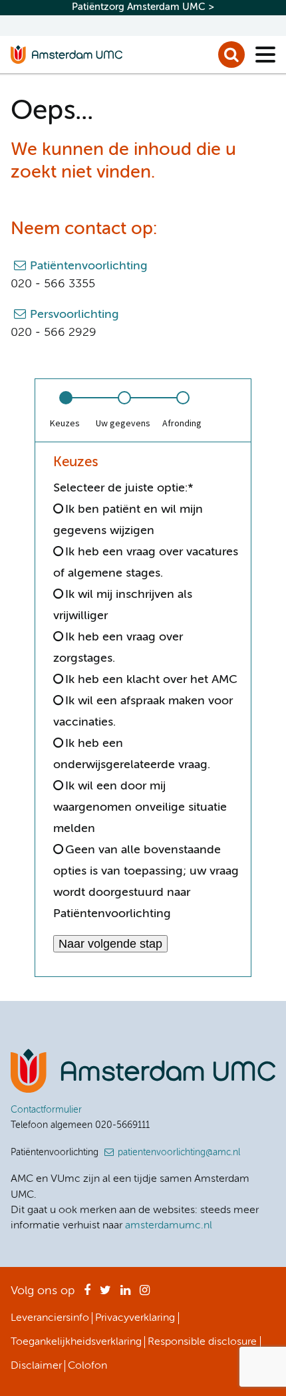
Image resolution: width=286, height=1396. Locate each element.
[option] (64, 410)
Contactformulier (46, 1110)
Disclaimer (36, 1366)
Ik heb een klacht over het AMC (151, 680)
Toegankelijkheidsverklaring (76, 1342)
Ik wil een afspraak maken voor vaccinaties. (143, 711)
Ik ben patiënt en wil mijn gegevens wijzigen (128, 520)
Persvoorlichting (74, 315)
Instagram (145, 1294)
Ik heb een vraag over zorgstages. (118, 647)
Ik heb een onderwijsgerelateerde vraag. (131, 754)
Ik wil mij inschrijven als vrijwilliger (122, 605)
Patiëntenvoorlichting (89, 266)
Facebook (87, 1294)
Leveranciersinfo (50, 1318)
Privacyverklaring (135, 1318)
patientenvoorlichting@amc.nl (179, 1152)
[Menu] (265, 54)
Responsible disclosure (202, 1342)
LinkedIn (125, 1294)
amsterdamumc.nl (168, 1225)
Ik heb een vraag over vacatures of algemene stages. (145, 562)
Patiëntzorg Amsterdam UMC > (143, 7)
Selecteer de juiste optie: (123, 488)
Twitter (105, 1294)
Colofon (87, 1366)
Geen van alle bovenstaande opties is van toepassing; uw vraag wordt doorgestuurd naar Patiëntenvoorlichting (146, 882)
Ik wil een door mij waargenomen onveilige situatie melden (140, 807)
